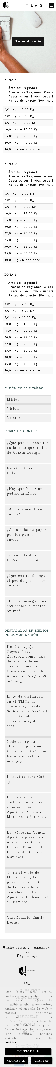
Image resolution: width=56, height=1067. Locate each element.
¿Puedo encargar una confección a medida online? (27, 606)
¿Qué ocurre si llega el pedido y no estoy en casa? (26, 580)
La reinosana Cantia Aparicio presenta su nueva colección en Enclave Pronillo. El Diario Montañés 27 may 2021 (26, 844)
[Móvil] (41, 5)
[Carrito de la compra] (36, 5)
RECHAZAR (16, 1060)
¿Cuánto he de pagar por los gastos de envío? (27, 535)
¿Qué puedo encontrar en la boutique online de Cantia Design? (27, 448)
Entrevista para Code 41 (27, 779)
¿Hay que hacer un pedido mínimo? (25, 491)
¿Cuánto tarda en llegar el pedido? (24, 557)
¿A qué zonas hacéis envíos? (26, 511)
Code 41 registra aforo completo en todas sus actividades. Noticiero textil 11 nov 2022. (27, 751)
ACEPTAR (41, 1060)
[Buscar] (27, 5)
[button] (32, 5)
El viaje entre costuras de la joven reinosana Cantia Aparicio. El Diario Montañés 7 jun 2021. (26, 807)
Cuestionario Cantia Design (25, 919)
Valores (13, 418)
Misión (13, 399)
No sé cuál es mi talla (23, 470)
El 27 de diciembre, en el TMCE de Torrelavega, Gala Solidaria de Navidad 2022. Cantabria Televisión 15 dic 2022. (27, 711)
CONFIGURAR (28, 1051)
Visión (13, 408)
